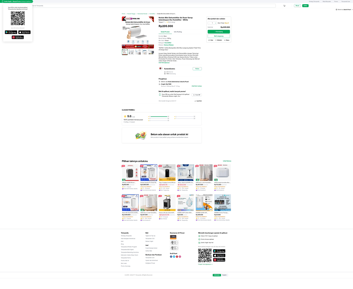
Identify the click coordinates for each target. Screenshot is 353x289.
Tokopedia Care (345, 1)
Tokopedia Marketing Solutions (130, 252)
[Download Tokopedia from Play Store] (219, 251)
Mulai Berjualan (327, 1)
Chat (211, 40)
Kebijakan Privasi (150, 263)
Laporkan (199, 101)
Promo (336, 1)
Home (123, 13)
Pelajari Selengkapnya (204, 264)
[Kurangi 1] (209, 23)
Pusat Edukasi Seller (151, 248)
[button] (344, 10)
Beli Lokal (124, 263)
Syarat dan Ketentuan (152, 260)
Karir (122, 241)
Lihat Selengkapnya (164, 62)
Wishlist (219, 40)
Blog (122, 244)
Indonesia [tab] (217, 275)
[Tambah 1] (215, 23)
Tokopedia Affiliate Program (129, 247)
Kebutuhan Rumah (142, 13)
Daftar (305, 5)
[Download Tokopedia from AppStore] (219, 255)
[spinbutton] (212, 23)
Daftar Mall (149, 251)
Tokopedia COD (150, 238)
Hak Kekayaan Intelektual (128, 238)
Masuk (297, 5)
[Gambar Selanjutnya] (153, 52)
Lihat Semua (227, 161)
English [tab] (224, 275)
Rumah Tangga (131, 13)
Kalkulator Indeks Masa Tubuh (129, 255)
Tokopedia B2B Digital (127, 249)
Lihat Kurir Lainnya (197, 86)
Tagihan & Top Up (150, 236)
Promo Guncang (125, 266)
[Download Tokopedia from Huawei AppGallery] (219, 260)
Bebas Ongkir (149, 241)
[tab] (165, 32)
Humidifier (152, 13)
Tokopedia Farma (126, 258)
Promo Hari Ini (125, 260)
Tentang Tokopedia (314, 1)
